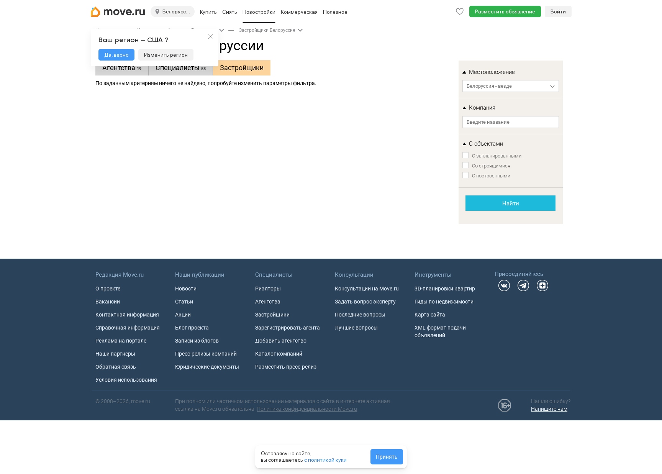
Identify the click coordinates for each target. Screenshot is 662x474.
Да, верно (116, 55)
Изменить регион (166, 55)
